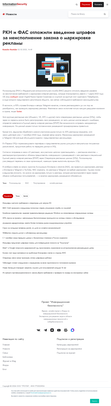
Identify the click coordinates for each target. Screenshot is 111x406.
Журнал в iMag (9, 361)
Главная (6, 344)
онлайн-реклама (56, 183)
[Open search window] (77, 4)
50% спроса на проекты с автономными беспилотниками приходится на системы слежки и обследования (43, 218)
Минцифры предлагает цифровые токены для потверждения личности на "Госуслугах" (36, 243)
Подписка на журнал (66, 352)
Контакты (98, 4)
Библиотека (8, 357)
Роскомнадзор (15, 183)
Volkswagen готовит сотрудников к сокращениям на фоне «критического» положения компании (39, 263)
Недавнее (8, 196)
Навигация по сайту (13, 339)
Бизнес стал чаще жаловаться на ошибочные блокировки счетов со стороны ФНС (34, 253)
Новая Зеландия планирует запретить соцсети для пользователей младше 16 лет (34, 268)
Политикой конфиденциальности (41, 393)
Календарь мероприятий (67, 344)
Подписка (86, 4)
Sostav (19, 111)
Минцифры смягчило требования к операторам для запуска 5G (27, 203)
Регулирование (39, 183)
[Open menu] (107, 4)
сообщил (14, 96)
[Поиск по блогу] (105, 14)
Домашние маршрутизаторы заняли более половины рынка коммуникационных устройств (37, 223)
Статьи (5, 352)
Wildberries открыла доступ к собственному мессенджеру (25, 233)
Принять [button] (94, 401)
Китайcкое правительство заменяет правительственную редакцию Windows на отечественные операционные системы (48, 213)
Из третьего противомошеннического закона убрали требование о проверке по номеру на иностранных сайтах (45, 273)
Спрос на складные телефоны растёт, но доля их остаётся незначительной (31, 228)
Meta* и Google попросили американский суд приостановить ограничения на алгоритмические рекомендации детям (48, 248)
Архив (25, 196)
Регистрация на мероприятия (69, 348)
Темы (18, 196)
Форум (6, 365)
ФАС (27, 183)
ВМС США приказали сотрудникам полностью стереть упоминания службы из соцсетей (37, 208)
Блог (5, 369)
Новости (6, 348)
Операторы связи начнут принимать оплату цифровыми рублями (27, 258)
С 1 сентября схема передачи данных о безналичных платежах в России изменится (35, 238)
